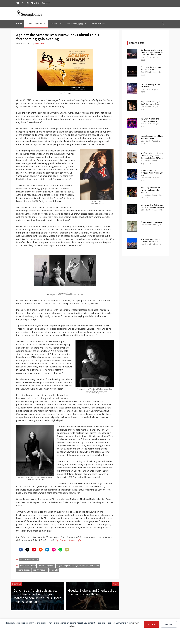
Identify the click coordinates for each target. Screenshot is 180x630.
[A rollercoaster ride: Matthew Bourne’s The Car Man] (132, 178)
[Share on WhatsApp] (60, 550)
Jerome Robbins (23, 570)
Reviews (54, 23)
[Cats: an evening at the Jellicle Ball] (132, 91)
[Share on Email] (67, 550)
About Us (35, 3)
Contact (46, 3)
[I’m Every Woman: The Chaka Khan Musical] (132, 126)
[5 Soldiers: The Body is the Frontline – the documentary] (132, 212)
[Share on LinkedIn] (47, 550)
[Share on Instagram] (54, 550)
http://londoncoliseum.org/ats (68, 540)
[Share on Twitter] (27, 550)
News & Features (34, 23)
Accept (151, 624)
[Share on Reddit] (41, 550)
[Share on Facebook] (21, 550)
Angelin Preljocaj (63, 565)
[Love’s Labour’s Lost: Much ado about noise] (132, 143)
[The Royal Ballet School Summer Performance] (132, 246)
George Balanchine (80, 565)
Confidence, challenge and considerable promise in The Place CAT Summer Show (152, 52)
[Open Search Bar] (162, 24)
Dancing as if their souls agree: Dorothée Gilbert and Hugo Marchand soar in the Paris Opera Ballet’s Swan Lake (37, 596)
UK (37, 559)
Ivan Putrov (94, 565)
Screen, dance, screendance (152, 222)
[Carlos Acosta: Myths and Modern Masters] (132, 74)
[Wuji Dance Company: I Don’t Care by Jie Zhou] (132, 109)
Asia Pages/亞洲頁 (75, 23)
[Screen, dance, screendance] (132, 229)
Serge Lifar (54, 570)
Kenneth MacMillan (40, 570)
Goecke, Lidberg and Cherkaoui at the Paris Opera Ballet (92, 592)
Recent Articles (98, 23)
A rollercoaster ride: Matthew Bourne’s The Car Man (151, 172)
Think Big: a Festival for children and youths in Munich (150, 190)
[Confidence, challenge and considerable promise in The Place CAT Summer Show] (132, 57)
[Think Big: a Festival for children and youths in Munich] (132, 195)
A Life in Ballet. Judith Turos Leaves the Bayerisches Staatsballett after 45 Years (152, 155)
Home (19, 23)
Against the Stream (28, 565)
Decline (168, 624)
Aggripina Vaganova (46, 565)
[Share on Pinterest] (34, 550)
